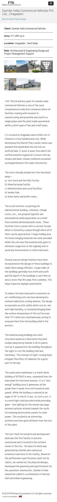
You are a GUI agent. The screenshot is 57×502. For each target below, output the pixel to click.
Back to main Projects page (14, 19)
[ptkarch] (11, 3)
